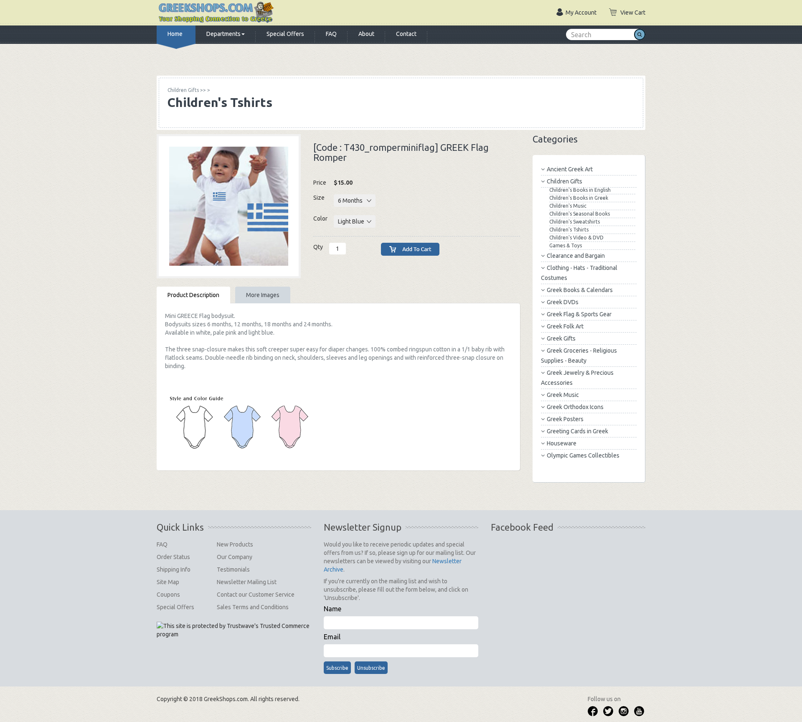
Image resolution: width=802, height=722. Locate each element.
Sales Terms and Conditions (253, 607)
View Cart (632, 12)
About (366, 34)
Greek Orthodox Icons (575, 407)
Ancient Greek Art (570, 169)
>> (187, 90)
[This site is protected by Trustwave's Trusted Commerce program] (233, 630)
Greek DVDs (563, 302)
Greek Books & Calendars (580, 290)
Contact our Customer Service (255, 594)
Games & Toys (565, 245)
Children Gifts (564, 181)
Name (332, 608)
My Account (581, 12)
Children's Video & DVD (576, 237)
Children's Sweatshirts (574, 221)
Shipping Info (173, 569)
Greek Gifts (561, 338)
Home (175, 34)
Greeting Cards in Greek (577, 431)
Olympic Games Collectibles (583, 455)
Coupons (168, 594)
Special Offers (285, 34)
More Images (262, 295)
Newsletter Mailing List (247, 582)
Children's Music (567, 205)
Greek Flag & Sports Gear (579, 314)
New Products (235, 544)
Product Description (193, 295)
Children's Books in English (580, 190)
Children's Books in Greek (578, 198)
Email (332, 636)
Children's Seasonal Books (579, 213)
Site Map (168, 582)
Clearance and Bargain (576, 255)
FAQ (331, 34)
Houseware (561, 443)
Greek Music (563, 395)
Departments (223, 34)
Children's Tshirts (569, 229)
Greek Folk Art (565, 326)
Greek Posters (565, 419)
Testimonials (233, 569)
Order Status (173, 557)
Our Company (234, 557)
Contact (406, 34)
